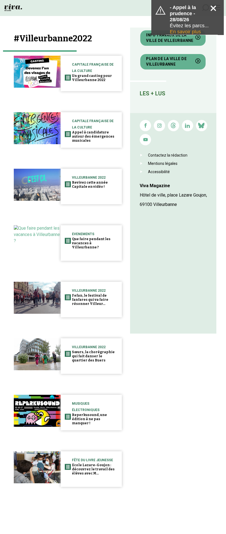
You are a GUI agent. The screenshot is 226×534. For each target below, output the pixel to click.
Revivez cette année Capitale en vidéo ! (90, 185)
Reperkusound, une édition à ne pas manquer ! (89, 419)
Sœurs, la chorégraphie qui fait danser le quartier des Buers (93, 356)
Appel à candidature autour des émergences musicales (93, 136)
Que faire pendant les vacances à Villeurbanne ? (91, 243)
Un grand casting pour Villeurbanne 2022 (92, 78)
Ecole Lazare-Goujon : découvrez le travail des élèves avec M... (93, 469)
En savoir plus (185, 31)
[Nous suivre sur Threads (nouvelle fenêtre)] (173, 125)
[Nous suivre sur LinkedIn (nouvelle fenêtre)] (187, 125)
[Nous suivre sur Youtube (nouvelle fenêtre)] (145, 139)
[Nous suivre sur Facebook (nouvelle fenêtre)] (145, 125)
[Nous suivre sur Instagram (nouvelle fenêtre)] (159, 125)
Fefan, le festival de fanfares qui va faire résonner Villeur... (90, 300)
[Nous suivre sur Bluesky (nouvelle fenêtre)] (201, 125)
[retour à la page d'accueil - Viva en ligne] (13, 7)
